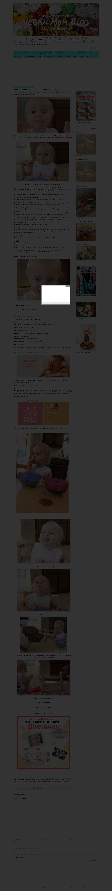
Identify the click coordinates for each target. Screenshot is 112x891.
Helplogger (58, 303)
